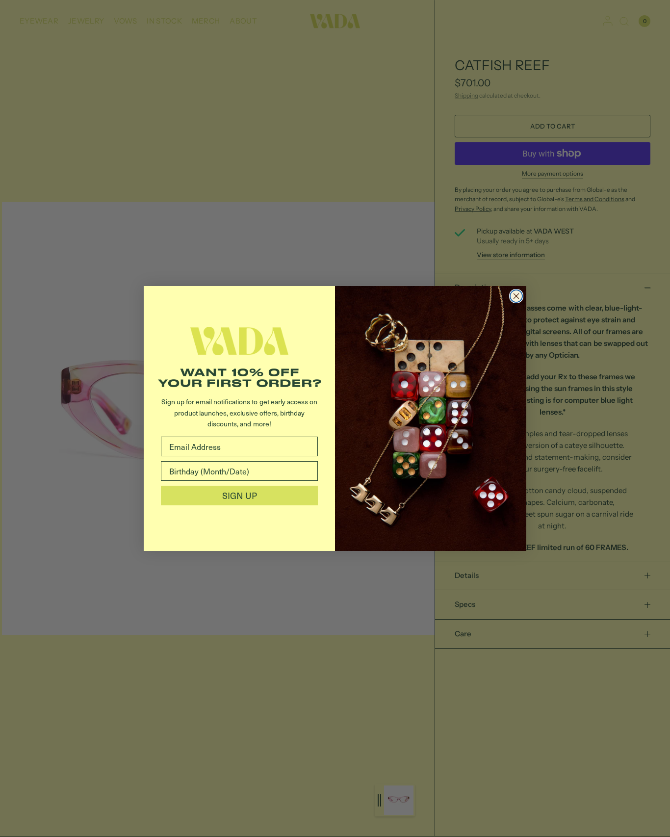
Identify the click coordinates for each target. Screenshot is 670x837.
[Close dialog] (516, 296)
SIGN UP (239, 495)
